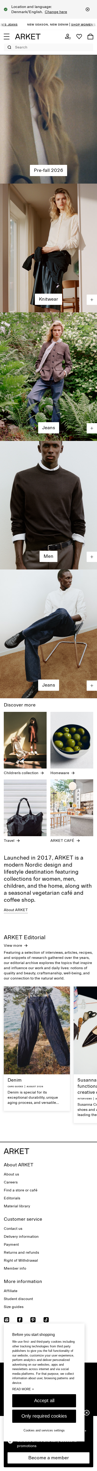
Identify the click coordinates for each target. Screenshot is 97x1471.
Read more (23, 1389)
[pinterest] (33, 1320)
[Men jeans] (48, 633)
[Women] (48, 119)
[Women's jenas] (48, 376)
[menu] (6, 36)
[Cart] (90, 36)
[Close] (87, 9)
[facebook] (20, 1320)
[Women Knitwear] (48, 248)
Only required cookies (44, 1416)
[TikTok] (46, 1320)
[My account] (68, 36)
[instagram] (6, 1320)
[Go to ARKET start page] (27, 36)
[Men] (48, 505)
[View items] (92, 300)
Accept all (44, 1400)
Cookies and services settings (44, 1430)
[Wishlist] (79, 36)
